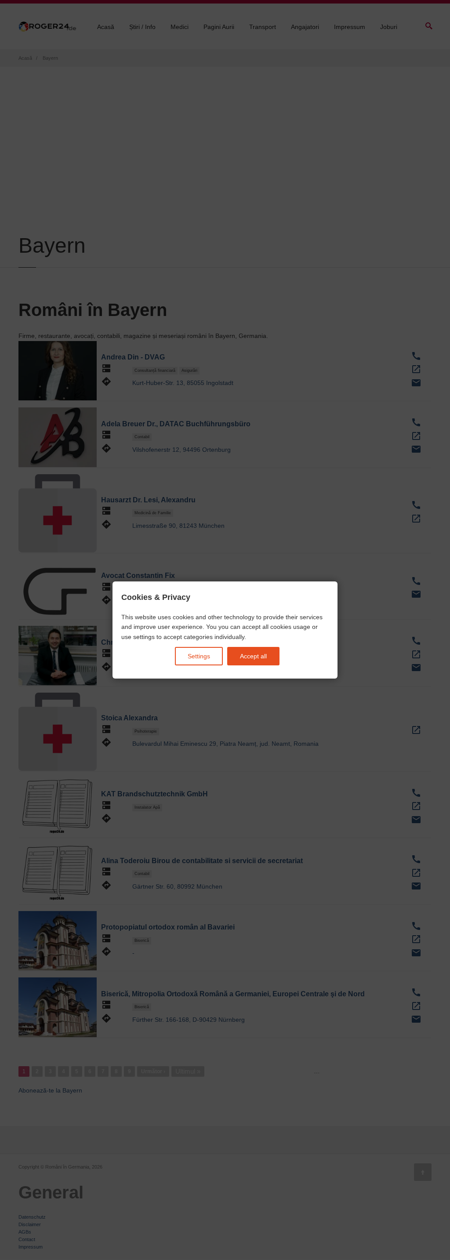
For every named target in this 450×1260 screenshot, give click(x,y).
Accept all (253, 656)
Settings (199, 656)
